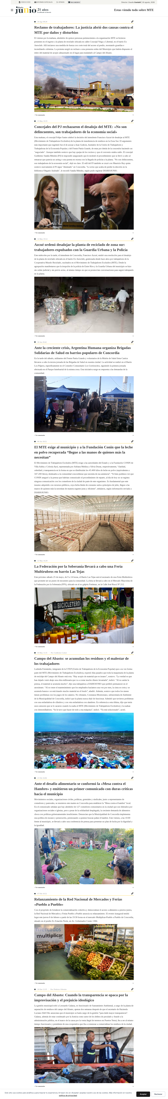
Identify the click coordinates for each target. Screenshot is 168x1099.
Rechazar (158, 1094)
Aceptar (143, 1094)
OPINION (61, 2)
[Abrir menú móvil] (12, 10)
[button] (84, 115)
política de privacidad (68, 1095)
